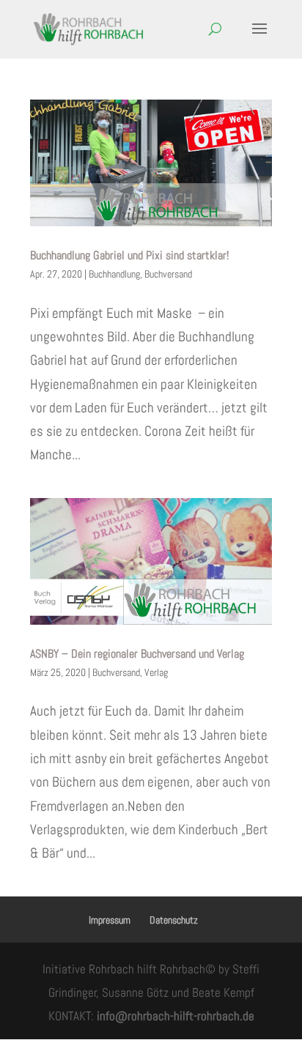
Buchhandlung (114, 274)
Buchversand (168, 274)
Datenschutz (174, 919)
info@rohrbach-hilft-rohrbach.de (175, 1016)
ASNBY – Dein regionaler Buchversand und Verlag (137, 653)
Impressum (109, 919)
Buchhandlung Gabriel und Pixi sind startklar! (129, 255)
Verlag (156, 672)
